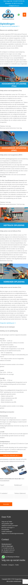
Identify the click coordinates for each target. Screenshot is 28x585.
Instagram (11, 565)
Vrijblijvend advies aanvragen (10, 525)
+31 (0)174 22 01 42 (18, 1)
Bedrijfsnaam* (18, 485)
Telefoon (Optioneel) (20, 493)
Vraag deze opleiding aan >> (8, 323)
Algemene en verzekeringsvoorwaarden (13, 533)
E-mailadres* (4, 493)
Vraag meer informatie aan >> (11, 455)
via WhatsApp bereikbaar (12, 556)
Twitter (17, 565)
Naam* (2, 485)
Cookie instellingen (7, 531)
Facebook (4, 565)
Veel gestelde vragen (7, 523)
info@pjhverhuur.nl (14, 5)
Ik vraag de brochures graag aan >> (10, 26)
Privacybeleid (5, 529)
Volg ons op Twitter (7, 521)
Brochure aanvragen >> (8, 527)
